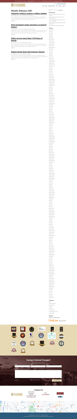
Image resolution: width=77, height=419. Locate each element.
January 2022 (51, 115)
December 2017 (52, 192)
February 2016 (51, 227)
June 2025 (51, 52)
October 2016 (51, 214)
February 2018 (51, 189)
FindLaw (52, 416)
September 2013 (52, 273)
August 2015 (51, 237)
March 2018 (51, 187)
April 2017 (50, 205)
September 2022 (52, 103)
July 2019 (50, 163)
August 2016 (51, 217)
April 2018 (50, 186)
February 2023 (51, 95)
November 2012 (52, 283)
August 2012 (51, 288)
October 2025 (51, 45)
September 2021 (52, 122)
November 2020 (52, 138)
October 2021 (51, 120)
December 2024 (52, 60)
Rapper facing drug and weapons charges (28, 52)
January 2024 (51, 77)
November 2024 (52, 61)
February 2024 (51, 76)
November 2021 (52, 119)
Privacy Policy (34, 416)
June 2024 (51, 69)
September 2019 (52, 160)
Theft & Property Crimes (30, 29)
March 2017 (51, 206)
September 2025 (52, 47)
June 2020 (51, 146)
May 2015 (50, 241)
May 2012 (50, 292)
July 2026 (50, 31)
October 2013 (51, 272)
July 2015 (50, 238)
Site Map (29, 416)
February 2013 (51, 278)
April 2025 (51, 55)
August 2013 (51, 275)
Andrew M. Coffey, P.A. (36, 415)
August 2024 (51, 66)
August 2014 (51, 256)
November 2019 (52, 157)
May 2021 (50, 128)
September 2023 (52, 84)
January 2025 (51, 58)
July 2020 (50, 144)
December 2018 (52, 173)
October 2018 (51, 176)
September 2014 (52, 254)
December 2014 (52, 249)
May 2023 (50, 90)
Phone (47, 364)
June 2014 (50, 259)
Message (16, 368)
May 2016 (50, 222)
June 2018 (50, 182)
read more (13, 20)
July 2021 (50, 125)
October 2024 (51, 63)
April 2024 (51, 72)
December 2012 (52, 281)
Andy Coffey (14, 15)
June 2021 (50, 127)
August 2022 (51, 104)
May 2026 (50, 34)
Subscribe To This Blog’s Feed (54, 317)
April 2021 (50, 130)
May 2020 (50, 147)
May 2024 (50, 71)
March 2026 (51, 37)
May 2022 (50, 109)
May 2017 (50, 203)
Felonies (50, 306)
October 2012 (51, 284)
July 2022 (50, 106)
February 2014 (51, 265)
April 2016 (50, 224)
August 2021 (51, 123)
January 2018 (51, 190)
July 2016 (50, 219)
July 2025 (50, 50)
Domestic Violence (25, 15)
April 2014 (50, 262)
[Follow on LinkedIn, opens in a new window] (61, 396)
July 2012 (50, 289)
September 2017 (52, 197)
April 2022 (51, 111)
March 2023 (51, 93)
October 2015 (51, 233)
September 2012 (52, 286)
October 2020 (51, 139)
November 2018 (52, 174)
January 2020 (51, 154)
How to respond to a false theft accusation (56, 25)
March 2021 (51, 131)
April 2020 (51, 149)
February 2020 (51, 152)
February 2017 (51, 208)
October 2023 (51, 82)
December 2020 (52, 136)
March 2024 (51, 74)
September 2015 (52, 235)
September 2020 (52, 141)
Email (31, 364)
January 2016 (51, 229)
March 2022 (51, 112)
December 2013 (52, 268)
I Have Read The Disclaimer (36, 379)
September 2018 (52, 178)
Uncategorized (51, 313)
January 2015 (51, 248)
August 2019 (51, 162)
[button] (76, 413)
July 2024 (50, 68)
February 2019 (51, 170)
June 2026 (51, 33)
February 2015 (51, 246)
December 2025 (52, 42)
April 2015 (50, 243)
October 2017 (51, 195)
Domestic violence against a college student (29, 13)
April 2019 (50, 166)
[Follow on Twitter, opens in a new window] (60, 396)
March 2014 (51, 264)
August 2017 (51, 198)
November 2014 (52, 251)
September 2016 (52, 216)
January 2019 (51, 171)
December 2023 (52, 79)
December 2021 (52, 117)
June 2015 (50, 240)
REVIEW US (60, 393)
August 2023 (51, 85)
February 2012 (51, 297)
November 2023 (52, 80)
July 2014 (50, 257)
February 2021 (51, 133)
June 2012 (50, 291)
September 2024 (52, 64)
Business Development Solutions (43, 416)
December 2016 (52, 211)
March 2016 (51, 225)
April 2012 (50, 294)
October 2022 (51, 101)
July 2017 (50, 200)
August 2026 (51, 29)
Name (16, 364)
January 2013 (51, 280)
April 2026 (51, 36)
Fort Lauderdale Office (31, 397)
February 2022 (51, 114)
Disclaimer (25, 416)
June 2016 (50, 221)
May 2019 (50, 165)
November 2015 (51, 232)
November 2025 (52, 44)
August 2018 (51, 179)
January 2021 (51, 135)
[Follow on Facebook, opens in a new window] (58, 396)
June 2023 (51, 88)
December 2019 (52, 155)
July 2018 (50, 181)
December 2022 (52, 98)
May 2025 (50, 53)
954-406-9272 (62, 4)
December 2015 (52, 230)
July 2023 (50, 87)
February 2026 (51, 39)
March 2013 (51, 276)
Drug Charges (24, 42)
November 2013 (52, 270)
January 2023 (51, 96)
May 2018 (50, 184)
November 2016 (52, 213)
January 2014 (51, 267)
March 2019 (51, 168)
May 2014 (50, 260)
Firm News (31, 15)
